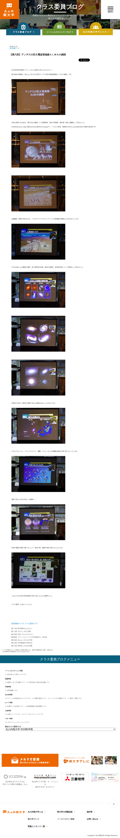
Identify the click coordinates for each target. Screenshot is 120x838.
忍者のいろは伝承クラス (15, 706)
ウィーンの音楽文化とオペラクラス (19, 698)
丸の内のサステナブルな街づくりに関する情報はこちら (15, 783)
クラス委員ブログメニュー (60, 659)
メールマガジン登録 (65, 819)
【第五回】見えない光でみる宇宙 (21, 640)
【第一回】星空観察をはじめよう (21, 628)
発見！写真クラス (76, 698)
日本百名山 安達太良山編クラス (39, 682)
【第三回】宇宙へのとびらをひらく (22, 634)
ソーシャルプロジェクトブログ (59, 29)
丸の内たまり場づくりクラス (16, 674)
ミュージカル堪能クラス (58, 698)
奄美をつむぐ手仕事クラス (16, 682)
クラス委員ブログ (23, 29)
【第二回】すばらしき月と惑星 (20, 631)
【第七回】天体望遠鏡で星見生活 (21, 643)
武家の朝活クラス (40, 698)
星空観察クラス (12, 690)
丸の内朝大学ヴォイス (95, 29)
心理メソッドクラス (13, 714)
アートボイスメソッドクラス (33, 714)
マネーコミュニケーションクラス (18, 722)
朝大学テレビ (33, 819)
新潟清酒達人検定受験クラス (36, 706)
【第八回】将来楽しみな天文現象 (21, 646)
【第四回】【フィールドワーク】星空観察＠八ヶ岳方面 (28, 637)
